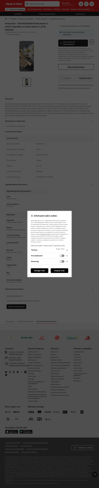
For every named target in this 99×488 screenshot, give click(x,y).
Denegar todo (39, 271)
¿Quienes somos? (48, 245)
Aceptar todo (59, 271)
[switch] (62, 256)
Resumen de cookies (59, 245)
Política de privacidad (36, 245)
